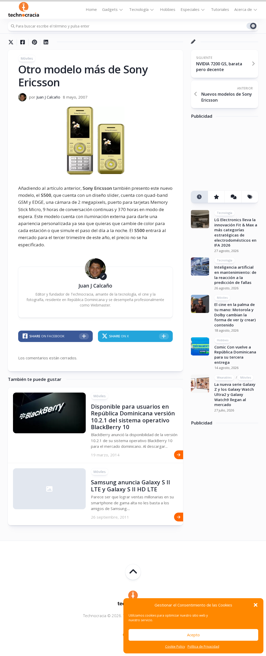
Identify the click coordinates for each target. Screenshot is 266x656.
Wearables (224, 377)
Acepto (193, 634)
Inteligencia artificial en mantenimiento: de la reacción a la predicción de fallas (235, 274)
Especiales (190, 9)
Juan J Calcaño (48, 97)
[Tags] (249, 197)
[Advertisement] (228, 156)
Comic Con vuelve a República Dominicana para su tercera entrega (235, 354)
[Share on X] (12, 42)
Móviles (27, 58)
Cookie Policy (175, 646)
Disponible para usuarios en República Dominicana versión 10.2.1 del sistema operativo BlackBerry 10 (133, 416)
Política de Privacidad (203, 646)
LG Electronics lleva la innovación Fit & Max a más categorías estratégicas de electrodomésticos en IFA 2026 (235, 232)
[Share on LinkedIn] (46, 42)
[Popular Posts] (216, 197)
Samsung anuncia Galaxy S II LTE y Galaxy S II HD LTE (130, 485)
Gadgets (110, 9)
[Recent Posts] (199, 197)
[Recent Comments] (232, 197)
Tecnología (139, 9)
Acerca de (243, 9)
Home (91, 9)
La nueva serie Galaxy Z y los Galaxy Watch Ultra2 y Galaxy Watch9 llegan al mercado (234, 394)
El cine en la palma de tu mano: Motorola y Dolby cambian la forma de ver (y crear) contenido (235, 314)
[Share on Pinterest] (34, 42)
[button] (255, 605)
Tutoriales (220, 9)
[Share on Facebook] (22, 42)
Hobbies (167, 9)
